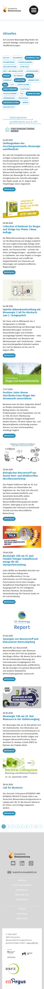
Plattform (24, 89)
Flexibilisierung (25, 62)
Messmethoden (9, 67)
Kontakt (22, 909)
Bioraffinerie (9, 62)
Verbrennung (9, 98)
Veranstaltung (33, 94)
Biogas (30, 76)
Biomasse (7, 80)
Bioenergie (17, 58)
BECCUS (6, 58)
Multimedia (18, 76)
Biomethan (20, 80)
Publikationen (22, 890)
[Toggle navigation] (34, 10)
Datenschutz (22, 918)
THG (21, 94)
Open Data (24, 67)
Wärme (25, 103)
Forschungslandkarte (22, 885)
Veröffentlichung (11, 103)
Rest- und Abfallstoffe (13, 71)
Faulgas (6, 76)
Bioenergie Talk (33, 58)
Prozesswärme (9, 94)
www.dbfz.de (32, 943)
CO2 (12, 85)
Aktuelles (22, 880)
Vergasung (23, 98)
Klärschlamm (23, 85)
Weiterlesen (9, 189)
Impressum (22, 914)
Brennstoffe (33, 80)
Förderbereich (22, 899)
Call (5, 85)
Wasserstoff (8, 107)
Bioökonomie (32, 71)
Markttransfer (10, 89)
